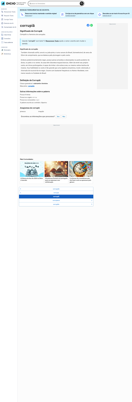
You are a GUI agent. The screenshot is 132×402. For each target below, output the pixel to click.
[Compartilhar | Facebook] (88, 25)
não (63, 116)
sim (58, 116)
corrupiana (56, 200)
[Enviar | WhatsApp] (91, 25)
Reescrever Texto (52, 41)
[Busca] (82, 3)
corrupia (56, 193)
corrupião (31, 86)
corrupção (56, 189)
